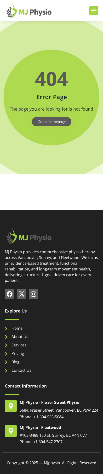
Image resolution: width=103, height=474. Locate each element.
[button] (93, 10)
